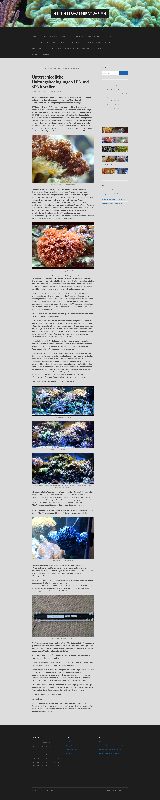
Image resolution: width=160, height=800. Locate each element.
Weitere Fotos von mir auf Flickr (112, 203)
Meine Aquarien (70, 48)
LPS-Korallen (63, 30)
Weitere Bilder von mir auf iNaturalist (113, 199)
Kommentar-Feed (71, 749)
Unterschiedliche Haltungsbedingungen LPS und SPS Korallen (60, 81)
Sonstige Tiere (85, 42)
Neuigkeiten (36, 30)
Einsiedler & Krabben (49, 36)
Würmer (72, 42)
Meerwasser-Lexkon (108, 190)
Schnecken (79, 36)
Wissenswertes (87, 48)
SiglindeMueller (54, 91)
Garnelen (66, 36)
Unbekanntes (56, 48)
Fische (34, 36)
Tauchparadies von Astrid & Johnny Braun (112, 746)
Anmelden (69, 742)
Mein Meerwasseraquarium (80, 13)
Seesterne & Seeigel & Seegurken (44, 42)
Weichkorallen (93, 30)
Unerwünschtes (102, 42)
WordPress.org (70, 753)
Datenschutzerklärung (41, 55)
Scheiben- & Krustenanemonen (99, 36)
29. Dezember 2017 (39, 91)
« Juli (103, 116)
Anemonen (49, 30)
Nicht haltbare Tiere (40, 48)
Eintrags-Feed (70, 746)
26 (111, 108)
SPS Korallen (77, 30)
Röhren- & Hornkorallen (113, 30)
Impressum (102, 48)
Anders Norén (116, 791)
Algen (63, 42)
